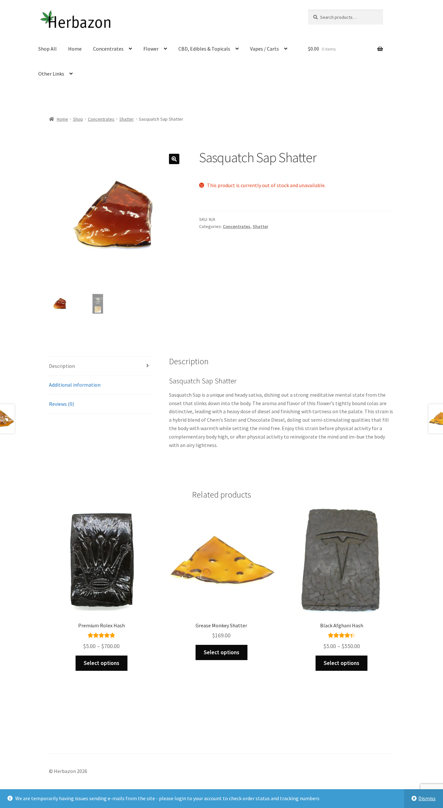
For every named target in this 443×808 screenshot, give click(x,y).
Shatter (126, 119)
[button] (174, 159)
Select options (101, 663)
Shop (78, 119)
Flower (151, 48)
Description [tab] (62, 366)
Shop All (47, 48)
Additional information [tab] (75, 384)
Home (75, 48)
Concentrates (108, 48)
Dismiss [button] (427, 798)
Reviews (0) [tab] (61, 404)
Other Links (51, 73)
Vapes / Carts (264, 48)
